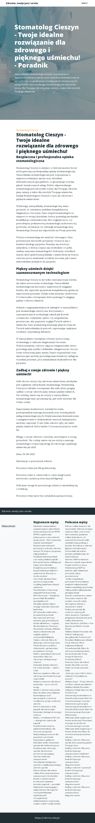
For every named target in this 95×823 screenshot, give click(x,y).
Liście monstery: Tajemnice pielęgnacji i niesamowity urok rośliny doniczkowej (78, 618)
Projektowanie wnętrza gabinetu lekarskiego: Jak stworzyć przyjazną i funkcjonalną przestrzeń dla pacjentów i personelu (45, 731)
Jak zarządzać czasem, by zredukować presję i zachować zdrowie (47, 701)
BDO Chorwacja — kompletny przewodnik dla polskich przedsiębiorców (46, 598)
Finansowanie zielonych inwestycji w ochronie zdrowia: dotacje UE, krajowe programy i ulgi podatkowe (47, 549)
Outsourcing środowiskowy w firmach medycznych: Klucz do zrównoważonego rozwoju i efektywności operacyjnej (78, 699)
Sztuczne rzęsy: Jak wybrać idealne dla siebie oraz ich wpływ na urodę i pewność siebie (77, 666)
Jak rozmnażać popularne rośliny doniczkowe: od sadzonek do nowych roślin (77, 537)
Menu (84, 3)
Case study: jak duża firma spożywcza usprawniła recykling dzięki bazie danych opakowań (46, 583)
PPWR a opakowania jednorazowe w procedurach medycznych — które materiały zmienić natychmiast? (47, 538)
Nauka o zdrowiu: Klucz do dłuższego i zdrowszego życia (46, 641)
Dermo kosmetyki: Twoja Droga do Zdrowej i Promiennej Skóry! (76, 657)
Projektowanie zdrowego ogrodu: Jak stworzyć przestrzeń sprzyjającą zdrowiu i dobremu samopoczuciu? (44, 753)
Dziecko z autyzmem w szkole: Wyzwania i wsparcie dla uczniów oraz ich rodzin (78, 598)
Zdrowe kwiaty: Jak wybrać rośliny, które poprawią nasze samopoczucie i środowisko (46, 773)
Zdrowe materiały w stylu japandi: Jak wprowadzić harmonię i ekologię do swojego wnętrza (47, 710)
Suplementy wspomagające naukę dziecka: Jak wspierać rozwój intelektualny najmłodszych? (45, 791)
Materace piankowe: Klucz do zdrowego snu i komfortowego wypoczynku (47, 676)
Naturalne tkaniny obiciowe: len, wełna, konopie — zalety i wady (46, 668)
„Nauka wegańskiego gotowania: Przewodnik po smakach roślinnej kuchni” (77, 582)
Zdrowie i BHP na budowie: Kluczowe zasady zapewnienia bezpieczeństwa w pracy (78, 562)
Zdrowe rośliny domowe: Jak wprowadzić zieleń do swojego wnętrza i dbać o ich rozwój (79, 529)
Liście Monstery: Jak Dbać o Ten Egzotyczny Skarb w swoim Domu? (79, 626)
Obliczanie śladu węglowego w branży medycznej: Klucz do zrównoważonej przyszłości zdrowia (78, 733)
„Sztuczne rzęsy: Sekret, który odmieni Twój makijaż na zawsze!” (78, 676)
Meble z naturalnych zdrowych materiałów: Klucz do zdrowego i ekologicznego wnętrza (47, 658)
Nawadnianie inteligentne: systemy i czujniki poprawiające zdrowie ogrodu (47, 765)
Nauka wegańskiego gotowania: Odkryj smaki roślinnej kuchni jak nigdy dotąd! (79, 590)
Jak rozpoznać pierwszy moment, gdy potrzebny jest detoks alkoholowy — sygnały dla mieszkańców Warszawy (46, 622)
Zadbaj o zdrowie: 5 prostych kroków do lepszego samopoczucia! (78, 770)
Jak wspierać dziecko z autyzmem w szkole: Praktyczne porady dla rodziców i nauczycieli (75, 608)
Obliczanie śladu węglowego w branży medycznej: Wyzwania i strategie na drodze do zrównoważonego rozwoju (78, 721)
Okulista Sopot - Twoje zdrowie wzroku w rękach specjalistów (79, 682)
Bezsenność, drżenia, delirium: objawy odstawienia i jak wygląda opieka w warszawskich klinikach (46, 633)
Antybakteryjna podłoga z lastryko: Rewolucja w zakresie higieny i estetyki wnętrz (78, 545)
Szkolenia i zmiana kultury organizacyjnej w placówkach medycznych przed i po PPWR (46, 529)
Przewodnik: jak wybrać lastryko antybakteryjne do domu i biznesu (77, 554)
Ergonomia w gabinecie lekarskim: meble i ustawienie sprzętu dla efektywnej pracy (46, 743)
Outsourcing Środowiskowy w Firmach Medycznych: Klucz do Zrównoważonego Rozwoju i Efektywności (79, 710)
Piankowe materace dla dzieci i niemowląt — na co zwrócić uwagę (47, 684)
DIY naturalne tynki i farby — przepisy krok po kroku (46, 613)
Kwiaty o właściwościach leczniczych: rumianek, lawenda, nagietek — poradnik (46, 781)
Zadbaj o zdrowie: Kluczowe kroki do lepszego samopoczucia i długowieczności (77, 760)
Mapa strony (9, 525)
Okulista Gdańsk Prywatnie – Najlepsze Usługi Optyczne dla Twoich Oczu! (78, 690)
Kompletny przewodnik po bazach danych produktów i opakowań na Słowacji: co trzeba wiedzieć (45, 572)
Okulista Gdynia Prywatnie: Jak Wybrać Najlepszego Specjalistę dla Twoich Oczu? (78, 634)
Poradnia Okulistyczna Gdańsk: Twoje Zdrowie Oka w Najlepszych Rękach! (79, 643)
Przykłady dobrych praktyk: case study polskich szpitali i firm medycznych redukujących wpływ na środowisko (47, 560)
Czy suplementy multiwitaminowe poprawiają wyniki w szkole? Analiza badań (46, 801)
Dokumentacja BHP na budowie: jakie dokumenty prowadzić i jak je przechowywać (76, 572)
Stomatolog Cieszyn (27, 130)
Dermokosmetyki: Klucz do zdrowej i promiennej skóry (77, 649)
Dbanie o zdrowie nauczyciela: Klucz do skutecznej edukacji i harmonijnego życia (46, 693)
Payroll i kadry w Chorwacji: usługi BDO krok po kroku (45, 591)
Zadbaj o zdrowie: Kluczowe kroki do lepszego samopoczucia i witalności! (77, 751)
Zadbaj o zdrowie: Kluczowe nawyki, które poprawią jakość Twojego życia (78, 743)
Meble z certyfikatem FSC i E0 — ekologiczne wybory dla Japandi (46, 720)
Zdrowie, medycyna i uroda (22, 3)
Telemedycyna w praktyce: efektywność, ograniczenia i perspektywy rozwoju (45, 648)
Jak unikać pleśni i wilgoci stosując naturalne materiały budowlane (46, 607)
